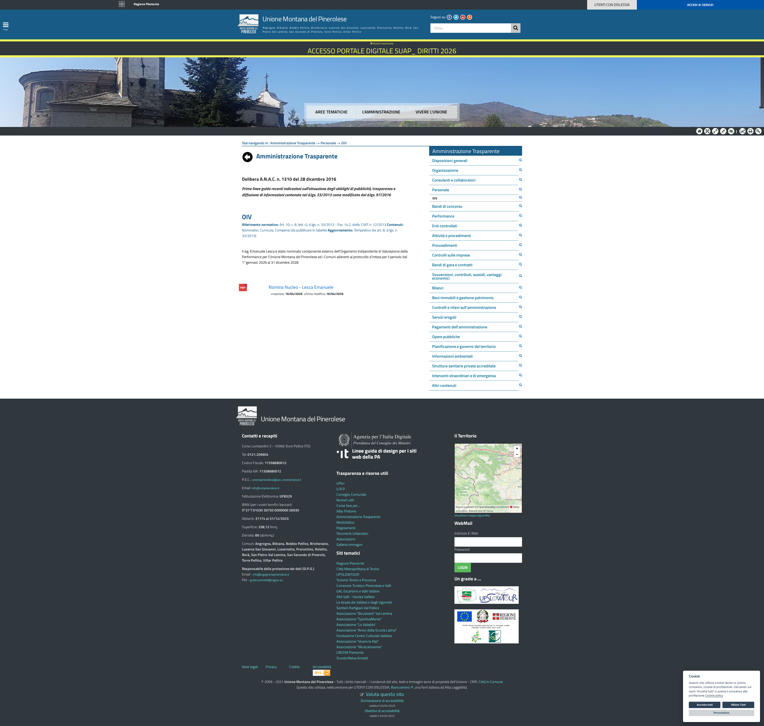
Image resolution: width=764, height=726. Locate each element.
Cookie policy (714, 695)
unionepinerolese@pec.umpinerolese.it (276, 479)
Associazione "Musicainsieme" (359, 647)
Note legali (250, 666)
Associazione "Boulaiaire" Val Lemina (364, 613)
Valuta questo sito (385, 694)
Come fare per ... (348, 505)
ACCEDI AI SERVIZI (700, 4)
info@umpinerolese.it (265, 488)
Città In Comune (491, 681)
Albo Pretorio (346, 511)
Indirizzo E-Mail (466, 533)
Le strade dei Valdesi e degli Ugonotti (364, 602)
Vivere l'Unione (431, 112)
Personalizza (721, 712)
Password (462, 549)
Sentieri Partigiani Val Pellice (357, 608)
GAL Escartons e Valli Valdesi (357, 591)
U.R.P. (340, 489)
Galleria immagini (349, 544)
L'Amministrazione (379, 131)
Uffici (340, 483)
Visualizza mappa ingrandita (472, 515)
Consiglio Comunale (351, 494)
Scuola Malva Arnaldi (352, 658)
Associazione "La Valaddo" (356, 624)
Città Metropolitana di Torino (357, 569)
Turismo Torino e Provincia (356, 580)
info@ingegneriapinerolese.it (271, 574)
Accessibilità (322, 666)
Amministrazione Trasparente (358, 516)
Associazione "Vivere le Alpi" (357, 641)
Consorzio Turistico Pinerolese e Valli (363, 585)
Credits (294, 666)
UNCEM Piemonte (350, 652)
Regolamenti (346, 528)
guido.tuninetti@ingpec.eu (266, 580)
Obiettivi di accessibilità (382, 710)
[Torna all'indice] (247, 156)
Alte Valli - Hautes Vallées (355, 596)
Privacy (271, 666)
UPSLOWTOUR (347, 574)
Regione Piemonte (146, 4)
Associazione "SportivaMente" (359, 619)
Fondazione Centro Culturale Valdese (364, 635)
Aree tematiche (331, 112)
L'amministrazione (381, 112)
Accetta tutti (705, 704)
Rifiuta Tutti (738, 704)
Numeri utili (345, 500)
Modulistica (345, 522)
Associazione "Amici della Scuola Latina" (366, 630)
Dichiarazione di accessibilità (382, 700)
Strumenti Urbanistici (352, 533)
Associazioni (345, 539)
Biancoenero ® (402, 687)
